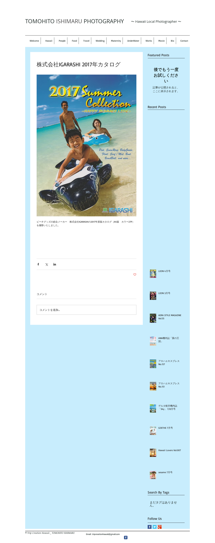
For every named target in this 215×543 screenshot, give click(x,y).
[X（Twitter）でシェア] (46, 264)
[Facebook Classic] (125, 537)
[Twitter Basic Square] (155, 527)
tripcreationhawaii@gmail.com (106, 534)
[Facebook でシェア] (38, 264)
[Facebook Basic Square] (150, 527)
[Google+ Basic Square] (160, 527)
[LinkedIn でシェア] (54, 264)
